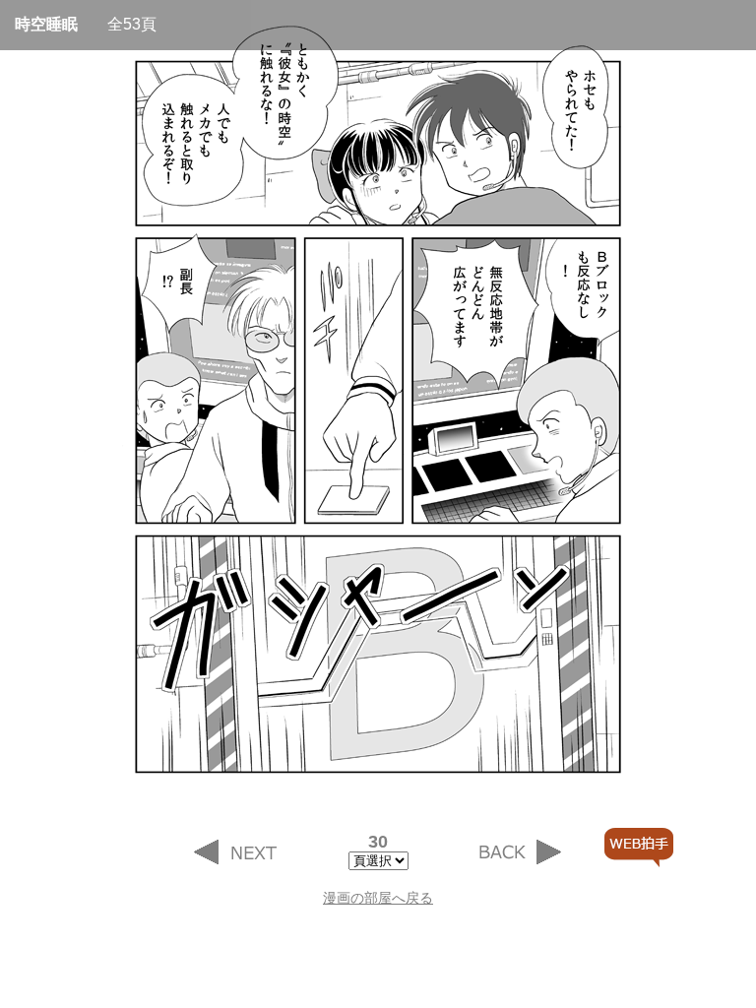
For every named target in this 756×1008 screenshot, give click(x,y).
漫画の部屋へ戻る (378, 898)
